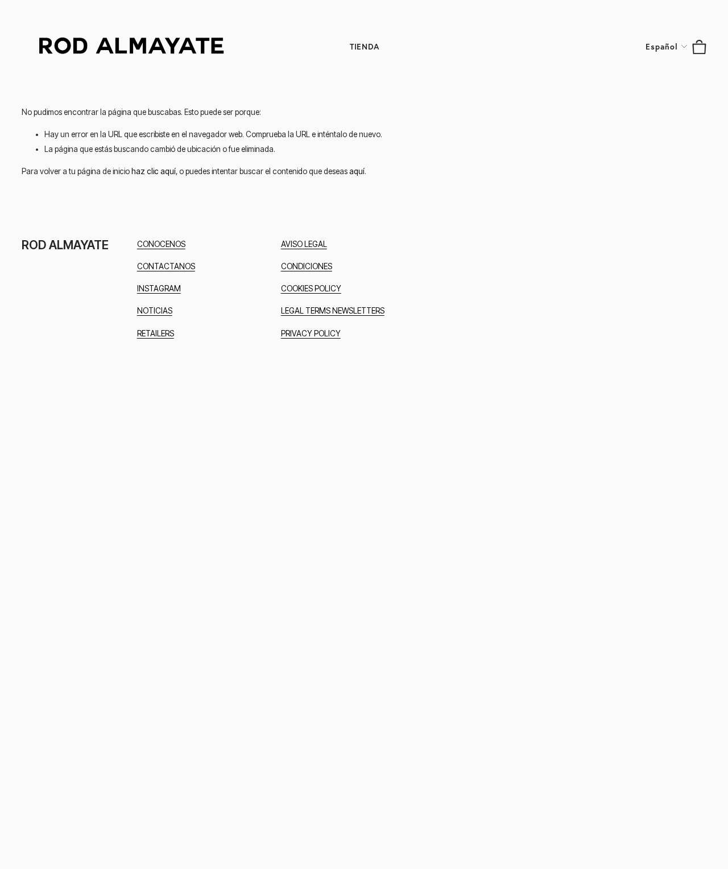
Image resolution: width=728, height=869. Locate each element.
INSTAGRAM (159, 288)
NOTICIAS (154, 310)
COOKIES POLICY (311, 288)
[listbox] (667, 47)
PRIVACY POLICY (311, 333)
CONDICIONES (306, 266)
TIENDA (364, 47)
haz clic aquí (153, 171)
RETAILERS (155, 333)
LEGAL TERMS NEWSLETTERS (332, 310)
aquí (357, 171)
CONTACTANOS (166, 266)
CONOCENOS (161, 244)
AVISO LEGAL (304, 244)
